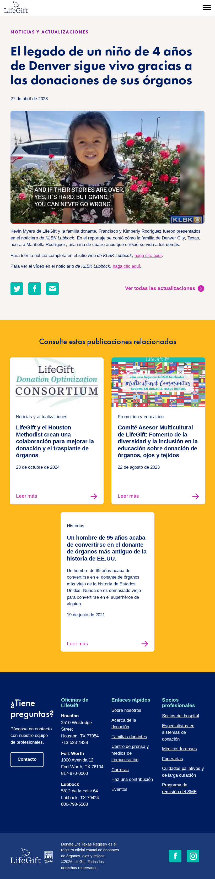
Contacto (27, 759)
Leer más (26, 496)
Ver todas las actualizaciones (160, 288)
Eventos (119, 789)
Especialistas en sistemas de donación (178, 732)
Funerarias (172, 758)
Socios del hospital (180, 715)
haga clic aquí (148, 255)
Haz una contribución (132, 779)
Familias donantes (129, 736)
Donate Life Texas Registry (84, 844)
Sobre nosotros (126, 710)
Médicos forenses (179, 748)
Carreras (120, 769)
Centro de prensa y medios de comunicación (130, 753)
